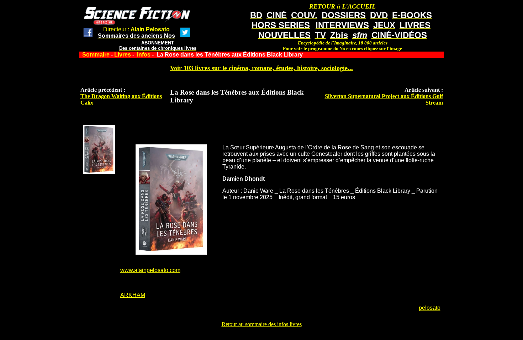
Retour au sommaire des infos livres (262, 324)
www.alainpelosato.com (150, 270)
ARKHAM (132, 295)
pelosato (429, 308)
